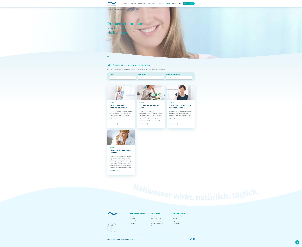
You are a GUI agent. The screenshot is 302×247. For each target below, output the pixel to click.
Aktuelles (125, 3)
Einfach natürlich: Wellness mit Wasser (118, 106)
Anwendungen (151, 3)
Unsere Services (155, 213)
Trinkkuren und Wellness (174, 78)
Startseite (109, 9)
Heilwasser (133, 3)
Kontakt (175, 218)
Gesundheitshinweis (178, 216)
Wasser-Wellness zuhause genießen (120, 151)
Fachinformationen (156, 218)
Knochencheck (155, 226)
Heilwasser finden (188, 3)
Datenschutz (176, 223)
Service (174, 3)
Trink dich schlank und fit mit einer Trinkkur (180, 106)
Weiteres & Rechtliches (179, 213)
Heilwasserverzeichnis (157, 223)
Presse (168, 3)
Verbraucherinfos (156, 221)
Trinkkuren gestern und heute (149, 106)
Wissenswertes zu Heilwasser (137, 213)
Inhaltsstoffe (141, 3)
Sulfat (141, 78)
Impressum (176, 221)
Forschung (161, 3)
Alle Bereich (114, 78)
